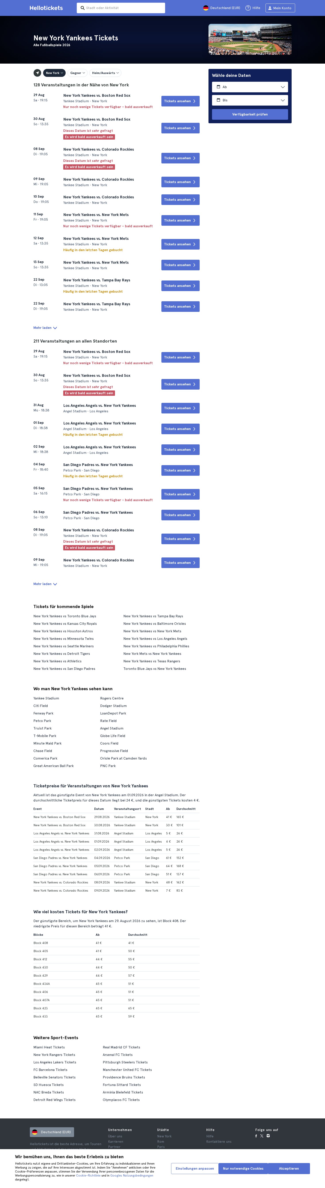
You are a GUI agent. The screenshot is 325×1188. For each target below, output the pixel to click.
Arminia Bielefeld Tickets (123, 1092)
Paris (161, 1147)
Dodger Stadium (113, 706)
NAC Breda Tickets (48, 1092)
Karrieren (115, 1142)
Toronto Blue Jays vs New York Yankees (154, 669)
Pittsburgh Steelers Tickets (125, 1062)
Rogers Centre (112, 698)
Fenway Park (43, 713)
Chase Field (42, 751)
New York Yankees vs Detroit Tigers (61, 654)
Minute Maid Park (47, 743)
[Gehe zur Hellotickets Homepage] (47, 8)
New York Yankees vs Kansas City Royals (65, 623)
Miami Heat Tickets (49, 1047)
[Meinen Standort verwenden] (37, 73)
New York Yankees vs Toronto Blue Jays (64, 616)
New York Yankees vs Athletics (57, 661)
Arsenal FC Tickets (118, 1055)
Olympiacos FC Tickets (121, 1100)
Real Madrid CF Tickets (121, 1047)
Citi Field (40, 706)
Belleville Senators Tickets (54, 1077)
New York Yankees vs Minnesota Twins (63, 639)
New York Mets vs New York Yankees (152, 654)
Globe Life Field (112, 736)
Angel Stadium (112, 728)
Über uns (115, 1136)
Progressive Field (114, 751)
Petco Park (42, 721)
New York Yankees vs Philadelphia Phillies (156, 646)
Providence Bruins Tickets (124, 1077)
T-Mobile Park (44, 736)
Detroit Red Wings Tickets (54, 1100)
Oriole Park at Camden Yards (123, 758)
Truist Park (42, 728)
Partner (114, 1147)
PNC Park (108, 766)
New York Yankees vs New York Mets (152, 631)
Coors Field (109, 743)
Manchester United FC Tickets (127, 1070)
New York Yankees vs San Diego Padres (64, 669)
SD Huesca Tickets (48, 1085)
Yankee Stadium (46, 698)
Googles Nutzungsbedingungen (131, 1175)
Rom (160, 1142)
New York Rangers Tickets (54, 1055)
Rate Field (108, 721)
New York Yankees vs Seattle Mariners (63, 646)
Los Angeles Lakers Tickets (54, 1062)
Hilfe (210, 1136)
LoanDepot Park (113, 713)
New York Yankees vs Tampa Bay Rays (153, 616)
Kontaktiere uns (218, 1142)
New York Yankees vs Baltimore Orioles (154, 623)
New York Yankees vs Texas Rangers (151, 661)
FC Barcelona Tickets (50, 1070)
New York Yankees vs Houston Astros (63, 631)
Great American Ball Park (53, 766)
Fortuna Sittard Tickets (122, 1085)
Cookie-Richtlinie (88, 1175)
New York (164, 1136)
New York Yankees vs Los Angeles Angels (155, 639)
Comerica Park (45, 758)
